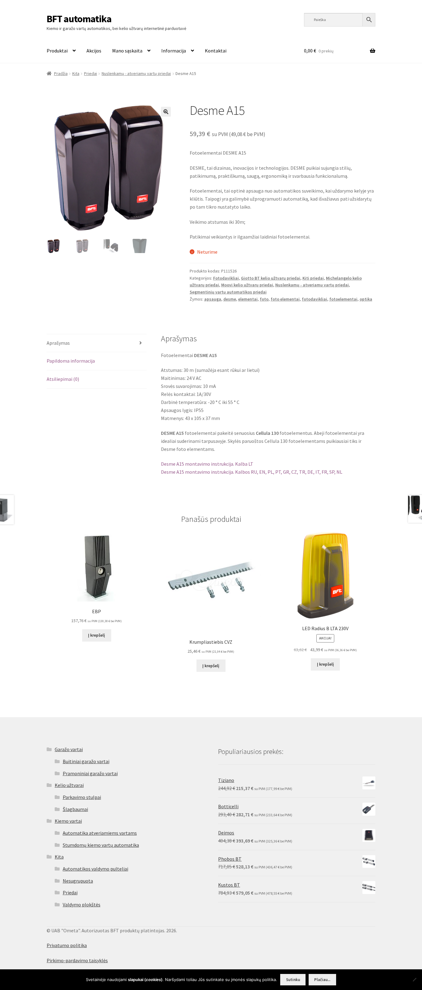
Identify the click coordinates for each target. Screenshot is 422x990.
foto (264, 299)
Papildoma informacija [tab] (71, 361)
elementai (248, 299)
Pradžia (61, 73)
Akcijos (94, 51)
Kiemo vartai (68, 821)
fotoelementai (343, 299)
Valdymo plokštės (81, 904)
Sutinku (293, 979)
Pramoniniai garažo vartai (90, 773)
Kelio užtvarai (69, 785)
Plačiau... (322, 979)
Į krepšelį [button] (96, 635)
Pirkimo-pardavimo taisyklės (77, 960)
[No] (414, 979)
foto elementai (285, 299)
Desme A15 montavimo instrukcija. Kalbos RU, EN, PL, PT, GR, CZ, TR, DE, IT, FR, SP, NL (251, 472)
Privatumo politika (67, 945)
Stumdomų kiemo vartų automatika (101, 845)
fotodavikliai (314, 299)
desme (229, 299)
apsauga (212, 299)
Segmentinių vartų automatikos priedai (228, 292)
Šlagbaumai (75, 809)
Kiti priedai (313, 278)
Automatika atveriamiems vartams (100, 833)
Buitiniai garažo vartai (86, 761)
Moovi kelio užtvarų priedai (247, 285)
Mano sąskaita (127, 51)
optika (366, 299)
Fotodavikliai (226, 278)
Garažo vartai (69, 749)
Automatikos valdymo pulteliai (95, 869)
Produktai (57, 51)
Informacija (173, 51)
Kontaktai (215, 51)
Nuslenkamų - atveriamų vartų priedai (136, 73)
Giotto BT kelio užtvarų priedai (270, 278)
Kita (75, 73)
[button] (166, 112)
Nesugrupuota (78, 881)
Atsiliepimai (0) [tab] (63, 379)
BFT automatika (79, 19)
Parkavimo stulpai (82, 797)
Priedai (90, 73)
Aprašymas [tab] (58, 343)
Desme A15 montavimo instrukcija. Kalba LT (207, 464)
